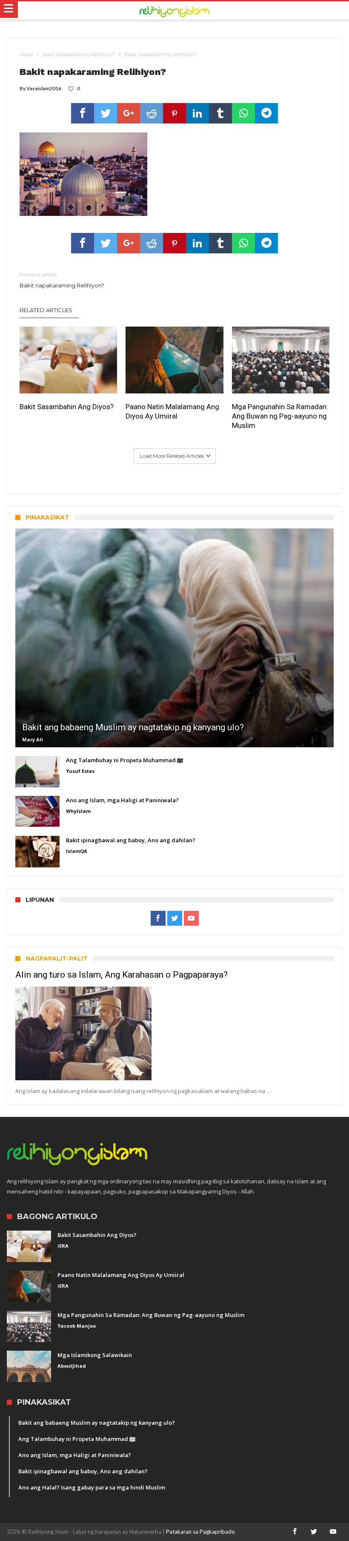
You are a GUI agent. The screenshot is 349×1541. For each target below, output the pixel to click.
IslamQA (76, 851)
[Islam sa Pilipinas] (174, 11)
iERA (63, 1246)
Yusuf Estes (80, 771)
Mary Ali (32, 739)
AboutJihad (71, 1366)
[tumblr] (220, 113)
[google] (128, 113)
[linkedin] (197, 113)
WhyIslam (78, 811)
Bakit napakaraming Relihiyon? (79, 54)
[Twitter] (174, 918)
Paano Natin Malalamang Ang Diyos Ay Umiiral (172, 411)
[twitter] (105, 113)
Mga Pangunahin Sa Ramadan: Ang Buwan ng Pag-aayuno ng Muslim (280, 416)
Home (26, 54)
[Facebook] (158, 918)
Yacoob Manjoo (76, 1326)
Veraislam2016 (43, 88)
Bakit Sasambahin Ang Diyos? (67, 406)
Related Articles (46, 310)
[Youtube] (191, 918)
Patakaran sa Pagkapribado (200, 1531)
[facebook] (82, 113)
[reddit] (151, 113)
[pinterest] (174, 113)
